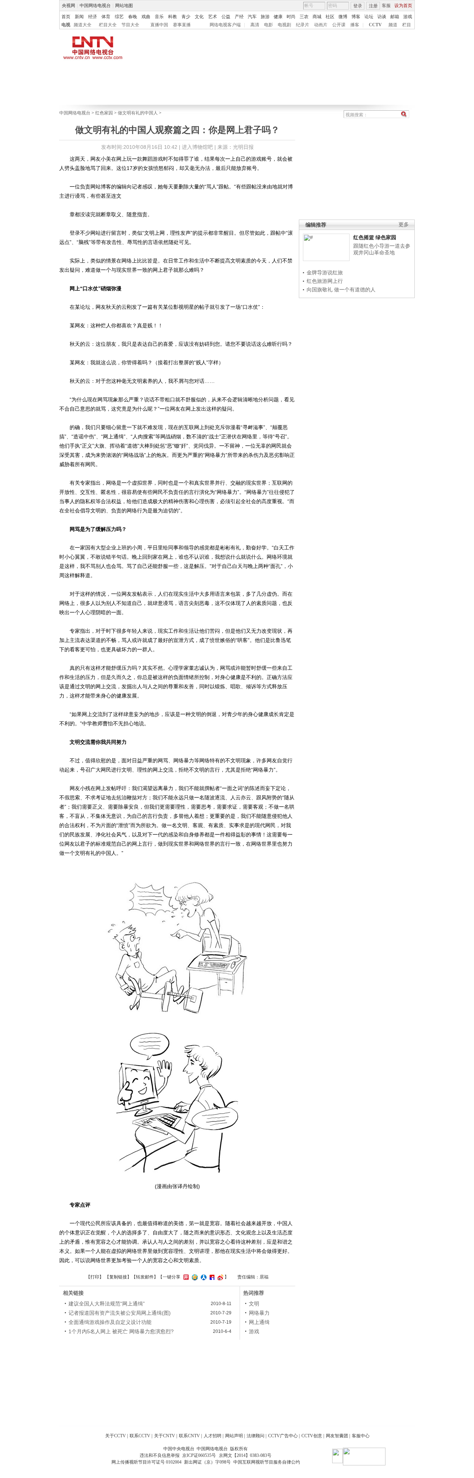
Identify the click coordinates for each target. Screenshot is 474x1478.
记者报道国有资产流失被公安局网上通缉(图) (120, 1313)
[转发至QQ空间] (194, 1277)
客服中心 (361, 1435)
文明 (254, 1304)
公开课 (339, 24)
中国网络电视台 (95, 5)
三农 (304, 16)
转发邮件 (145, 1277)
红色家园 (104, 113)
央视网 (68, 5)
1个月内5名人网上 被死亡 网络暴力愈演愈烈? (121, 1331)
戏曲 (145, 16)
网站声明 (234, 1435)
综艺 (119, 16)
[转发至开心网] (185, 1277)
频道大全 (82, 24)
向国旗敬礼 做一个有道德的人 (341, 289)
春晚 (132, 16)
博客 (355, 16)
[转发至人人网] (203, 1277)
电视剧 (284, 24)
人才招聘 (212, 1435)
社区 (330, 16)
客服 (386, 5)
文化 (199, 16)
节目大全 (130, 24)
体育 (105, 16)
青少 (185, 16)
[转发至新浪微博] (219, 1277)
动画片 (320, 24)
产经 (239, 16)
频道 (392, 24)
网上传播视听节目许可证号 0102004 (146, 1462)
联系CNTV (189, 1435)
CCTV (375, 24)
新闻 (79, 16)
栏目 (406, 24)
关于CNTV (164, 1435)
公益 (225, 16)
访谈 (381, 16)
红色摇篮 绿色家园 (374, 237)
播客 (354, 24)
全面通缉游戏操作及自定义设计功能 (110, 1322)
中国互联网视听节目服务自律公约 (266, 1462)
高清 (254, 24)
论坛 (368, 16)
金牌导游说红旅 (325, 272)
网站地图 (124, 5)
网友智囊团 (337, 1435)
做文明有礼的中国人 (138, 113)
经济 (92, 16)
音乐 (159, 16)
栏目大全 (108, 24)
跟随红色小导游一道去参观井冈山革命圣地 (381, 249)
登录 (357, 6)
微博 (342, 16)
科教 (172, 16)
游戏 (407, 16)
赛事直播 (182, 24)
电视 (65, 24)
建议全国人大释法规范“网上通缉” (107, 1304)
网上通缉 (259, 1322)
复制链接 (118, 1277)
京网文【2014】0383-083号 (245, 1455)
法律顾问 (255, 1435)
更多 (403, 224)
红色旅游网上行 (325, 281)
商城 (317, 16)
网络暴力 (259, 1313)
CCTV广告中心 (283, 1435)
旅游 (265, 16)
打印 (94, 1277)
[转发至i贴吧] (211, 1277)
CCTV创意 (311, 1435)
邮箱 (394, 16)
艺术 (212, 16)
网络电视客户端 (225, 24)
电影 (268, 24)
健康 (278, 16)
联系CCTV (140, 1435)
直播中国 (159, 24)
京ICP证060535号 (199, 1455)
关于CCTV (115, 1435)
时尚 (291, 16)
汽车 (252, 16)
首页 (65, 16)
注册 (373, 6)
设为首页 (403, 5)
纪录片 (302, 24)
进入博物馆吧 (197, 147)
